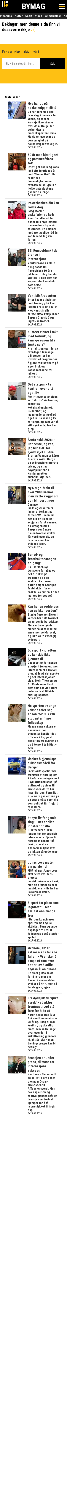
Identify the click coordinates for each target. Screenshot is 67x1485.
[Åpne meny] (62, 6)
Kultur (19, 15)
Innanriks (6, 15)
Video (38, 15)
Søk (52, 63)
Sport (28, 15)
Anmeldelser (53, 15)
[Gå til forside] (5, 6)
